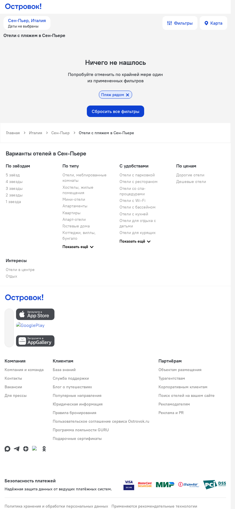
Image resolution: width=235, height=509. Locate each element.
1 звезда (13, 201)
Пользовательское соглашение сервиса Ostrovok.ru (101, 421)
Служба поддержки (71, 378)
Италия (35, 132)
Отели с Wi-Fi (133, 200)
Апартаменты (74, 205)
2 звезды (14, 195)
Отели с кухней (134, 214)
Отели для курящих (138, 232)
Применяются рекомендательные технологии (154, 506)
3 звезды (14, 188)
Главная (13, 132)
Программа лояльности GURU (81, 429)
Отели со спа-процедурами (133, 191)
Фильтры (183, 23)
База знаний (64, 369)
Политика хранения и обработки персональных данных (56, 506)
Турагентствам (171, 378)
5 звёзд (13, 175)
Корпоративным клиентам (182, 386)
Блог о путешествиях (72, 386)
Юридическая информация (78, 404)
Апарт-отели (74, 219)
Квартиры (71, 212)
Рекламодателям (174, 404)
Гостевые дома (76, 226)
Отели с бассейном (138, 207)
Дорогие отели (190, 175)
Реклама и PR (171, 412)
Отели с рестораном (139, 181)
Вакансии (13, 386)
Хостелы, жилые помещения (77, 190)
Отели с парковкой (137, 175)
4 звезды (14, 181)
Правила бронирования (74, 412)
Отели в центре (20, 269)
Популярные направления (77, 395)
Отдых (11, 276)
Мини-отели (73, 199)
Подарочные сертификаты (77, 438)
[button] (26, 23)
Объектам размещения (179, 369)
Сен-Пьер (60, 132)
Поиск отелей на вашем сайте (186, 395)
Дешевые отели (191, 181)
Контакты (13, 378)
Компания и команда (24, 369)
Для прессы (16, 395)
